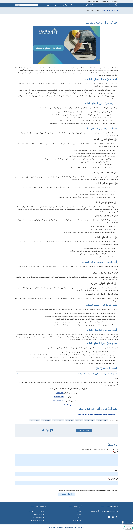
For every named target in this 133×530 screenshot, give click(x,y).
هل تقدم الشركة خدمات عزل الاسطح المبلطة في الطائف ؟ (95, 374)
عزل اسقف (79, 420)
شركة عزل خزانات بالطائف (85, 414)
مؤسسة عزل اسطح (57, 420)
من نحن (57, 5)
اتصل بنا (49, 5)
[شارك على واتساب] (47, 430)
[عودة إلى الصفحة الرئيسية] (117, 11)
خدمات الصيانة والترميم (38, 517)
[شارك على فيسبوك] (51, 430)
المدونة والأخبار (67, 5)
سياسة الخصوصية (76, 520)
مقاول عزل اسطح (46, 420)
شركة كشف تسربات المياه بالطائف (104, 414)
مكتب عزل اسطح (35, 420)
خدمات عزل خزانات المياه (37, 520)
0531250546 (104, 1)
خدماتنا (78, 5)
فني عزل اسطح (69, 420)
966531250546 (59, 397)
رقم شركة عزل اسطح (102, 420)
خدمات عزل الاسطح (109, 11)
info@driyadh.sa (92, 1)
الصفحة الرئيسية (88, 5)
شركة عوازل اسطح (89, 420)
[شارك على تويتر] (43, 430)
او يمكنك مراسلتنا (66, 405)
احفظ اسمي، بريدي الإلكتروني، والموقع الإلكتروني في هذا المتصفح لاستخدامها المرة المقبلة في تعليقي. (88, 490)
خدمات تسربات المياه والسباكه (36, 511)
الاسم (116, 470)
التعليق (115, 452)
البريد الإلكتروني (113, 479)
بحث (17, 5)
